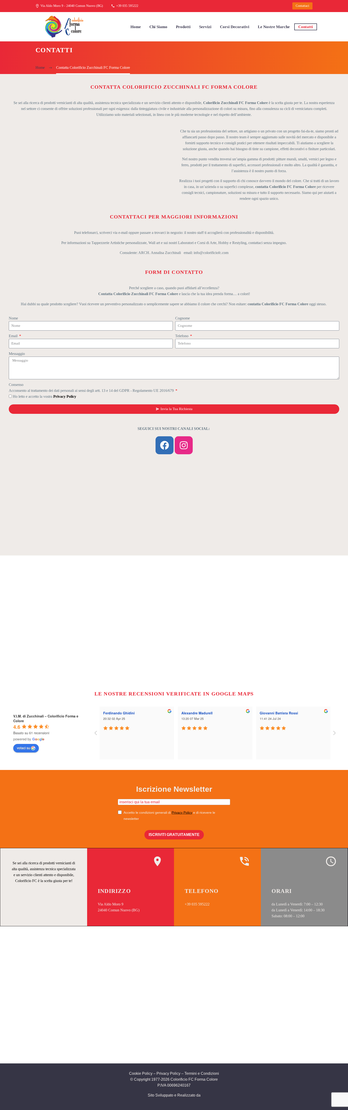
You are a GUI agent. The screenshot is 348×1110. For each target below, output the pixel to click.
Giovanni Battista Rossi (279, 713)
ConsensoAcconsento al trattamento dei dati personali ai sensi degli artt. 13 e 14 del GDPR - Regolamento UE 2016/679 (92, 388)
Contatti (305, 27)
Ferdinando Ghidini (119, 713)
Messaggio (17, 354)
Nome (13, 318)
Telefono (182, 336)
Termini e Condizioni (201, 1073)
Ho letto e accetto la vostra (44, 396)
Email (13, 336)
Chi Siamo (158, 27)
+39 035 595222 (127, 6)
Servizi (205, 27)
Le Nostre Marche (274, 27)
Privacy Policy (182, 812)
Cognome (182, 318)
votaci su (23, 747)
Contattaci (302, 6)
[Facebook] (165, 445)
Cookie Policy (140, 1073)
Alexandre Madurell (197, 713)
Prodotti (183, 27)
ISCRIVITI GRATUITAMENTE (174, 835)
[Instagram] (184, 445)
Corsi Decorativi (234, 27)
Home (135, 27)
